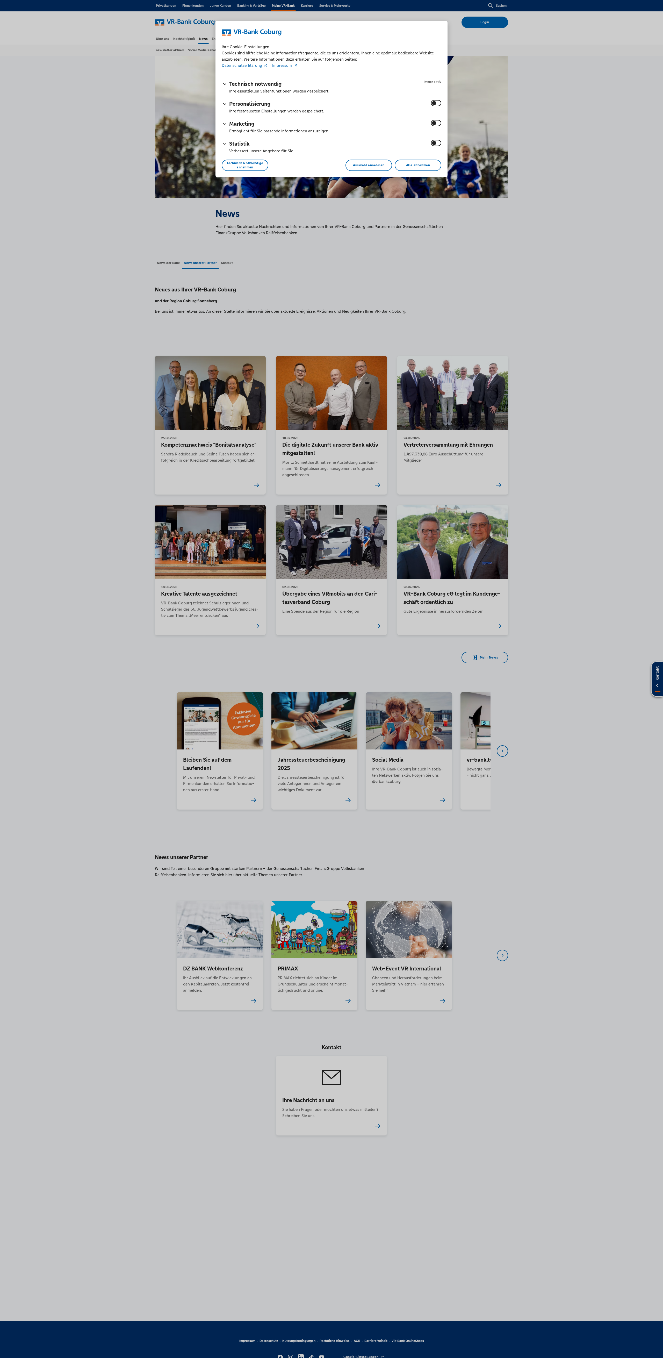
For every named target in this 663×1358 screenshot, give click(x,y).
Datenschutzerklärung (242, 65)
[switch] (436, 103)
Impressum (282, 65)
